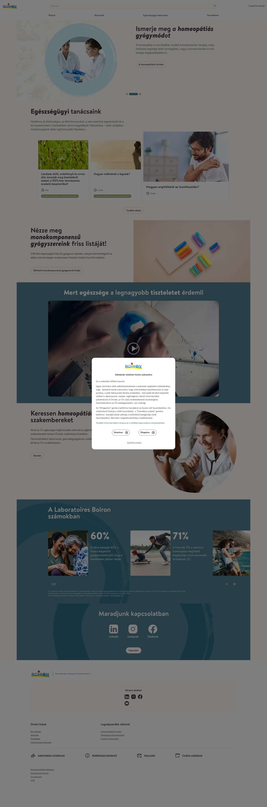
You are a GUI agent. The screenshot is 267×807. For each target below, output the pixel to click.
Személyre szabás (134, 443)
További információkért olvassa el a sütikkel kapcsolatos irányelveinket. (130, 423)
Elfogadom (145, 433)
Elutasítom (118, 433)
